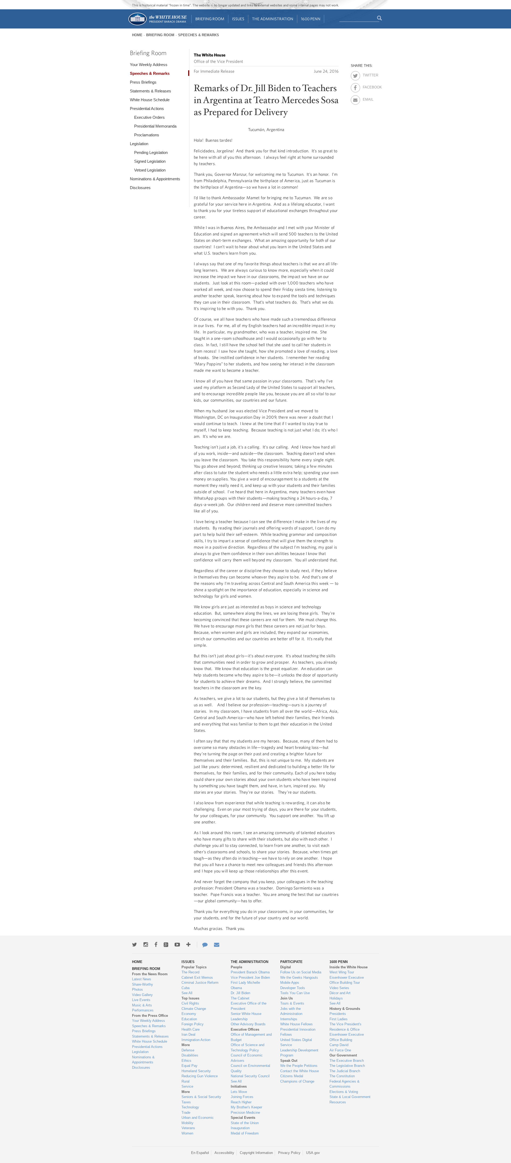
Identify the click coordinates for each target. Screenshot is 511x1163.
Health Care (191, 1029)
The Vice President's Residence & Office (345, 1026)
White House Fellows (296, 1024)
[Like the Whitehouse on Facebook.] (155, 945)
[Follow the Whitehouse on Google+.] (166, 945)
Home (137, 35)
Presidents (337, 1014)
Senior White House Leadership (246, 1016)
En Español (200, 1153)
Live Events (141, 1000)
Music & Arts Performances (143, 1008)
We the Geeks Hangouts (299, 978)
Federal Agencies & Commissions (344, 1084)
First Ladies (338, 1019)
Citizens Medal (291, 1076)
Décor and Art (340, 993)
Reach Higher (241, 1102)
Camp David (338, 1045)
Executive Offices (245, 1029)
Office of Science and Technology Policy (247, 1047)
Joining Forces (242, 1097)
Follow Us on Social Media (300, 972)
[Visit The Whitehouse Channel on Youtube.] (177, 945)
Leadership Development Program (299, 1053)
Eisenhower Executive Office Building (346, 1037)
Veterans (188, 1128)
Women (187, 1133)
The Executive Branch (346, 1061)
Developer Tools (292, 988)
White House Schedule (150, 99)
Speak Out (288, 1061)
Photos (137, 989)
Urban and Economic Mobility (198, 1120)
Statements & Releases (150, 91)
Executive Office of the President (248, 1006)
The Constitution (342, 1076)
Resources (337, 1102)
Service (187, 1086)
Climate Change (194, 1009)
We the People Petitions (299, 1066)
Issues (238, 19)
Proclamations (146, 135)
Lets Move (239, 1092)
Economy (189, 1014)
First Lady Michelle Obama (245, 985)
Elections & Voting (343, 1092)
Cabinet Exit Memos (197, 978)
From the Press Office (150, 1016)
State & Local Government (349, 1097)
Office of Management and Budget (251, 1037)
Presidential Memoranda (155, 126)
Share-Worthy (142, 984)
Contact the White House (299, 1071)
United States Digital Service (296, 1042)
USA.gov (313, 1153)
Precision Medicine (245, 1113)
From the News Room (150, 974)
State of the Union (245, 1123)
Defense (188, 1050)
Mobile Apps (289, 983)
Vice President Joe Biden (250, 978)
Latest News (141, 979)
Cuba (185, 988)
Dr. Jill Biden (240, 993)
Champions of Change (297, 1081)
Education (189, 1019)
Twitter (367, 74)
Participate (291, 962)
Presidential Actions (147, 108)
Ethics (186, 1061)
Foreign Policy (193, 1024)
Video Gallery (142, 995)
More (186, 1045)
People (236, 967)
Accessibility (224, 1153)
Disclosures (140, 187)
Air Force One (340, 1050)
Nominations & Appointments (155, 179)
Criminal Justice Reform (200, 983)
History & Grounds (344, 1009)
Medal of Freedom (245, 1133)
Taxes (186, 1102)
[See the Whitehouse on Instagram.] (145, 945)
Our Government (343, 1055)
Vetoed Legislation (150, 170)
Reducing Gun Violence (200, 1076)
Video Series (339, 988)
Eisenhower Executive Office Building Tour (346, 980)
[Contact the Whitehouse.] (202, 945)
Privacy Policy (289, 1153)
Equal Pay (189, 1066)
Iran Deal (188, 1035)
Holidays (336, 998)
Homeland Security (196, 1071)
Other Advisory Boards (248, 1024)
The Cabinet (240, 998)
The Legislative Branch (347, 1066)
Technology (190, 1107)
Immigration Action (196, 1040)
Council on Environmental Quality (250, 1068)
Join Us (286, 998)
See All (187, 993)
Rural (185, 1081)
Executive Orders (149, 117)
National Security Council (250, 1076)
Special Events (243, 1118)
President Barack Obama (250, 972)
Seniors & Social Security (201, 1097)
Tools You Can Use (295, 993)
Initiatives (239, 1086)
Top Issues (190, 998)
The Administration (272, 19)
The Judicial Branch (344, 1071)
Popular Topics (194, 967)
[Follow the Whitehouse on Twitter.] (134, 945)
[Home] (157, 25)
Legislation (139, 143)
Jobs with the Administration (291, 1011)
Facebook (367, 86)
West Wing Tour (341, 972)
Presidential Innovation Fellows (297, 1032)
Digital (285, 967)
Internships (288, 1019)
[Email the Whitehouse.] (216, 945)
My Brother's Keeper (246, 1107)
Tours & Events (292, 1003)
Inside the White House (348, 967)
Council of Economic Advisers (247, 1058)
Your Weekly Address (148, 64)
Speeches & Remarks (198, 35)
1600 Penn (310, 19)
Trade (186, 1113)
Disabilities (190, 1055)
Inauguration (240, 1128)
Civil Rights (190, 1003)
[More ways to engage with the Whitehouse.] (188, 945)
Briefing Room (209, 19)
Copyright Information (256, 1153)
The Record (190, 972)
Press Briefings (143, 82)
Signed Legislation (150, 161)
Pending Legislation (151, 152)
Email (367, 98)
